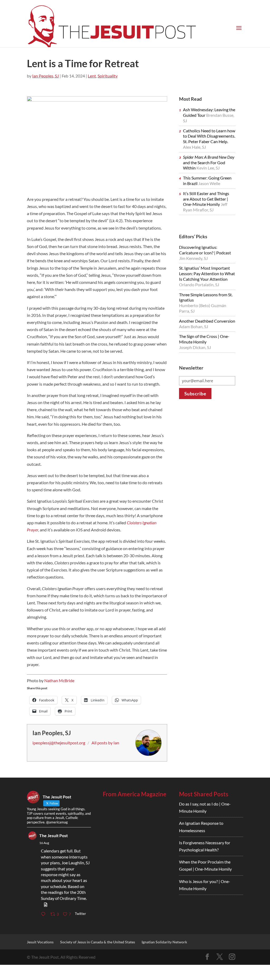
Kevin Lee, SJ (208, 167)
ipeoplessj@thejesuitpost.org (58, 742)
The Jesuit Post (53, 835)
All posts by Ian (105, 742)
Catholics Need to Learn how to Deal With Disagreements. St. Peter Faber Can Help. (209, 136)
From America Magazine (134, 794)
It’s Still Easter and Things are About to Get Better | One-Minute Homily (206, 199)
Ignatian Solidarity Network (164, 942)
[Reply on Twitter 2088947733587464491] (44, 914)
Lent (92, 75)
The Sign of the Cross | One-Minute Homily (204, 339)
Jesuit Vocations (40, 942)
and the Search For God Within (208, 162)
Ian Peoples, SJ (45, 75)
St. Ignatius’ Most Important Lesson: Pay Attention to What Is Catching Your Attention (207, 273)
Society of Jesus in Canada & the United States (97, 942)
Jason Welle (209, 183)
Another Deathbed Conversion (207, 320)
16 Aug (44, 843)
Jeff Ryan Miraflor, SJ (205, 207)
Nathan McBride (59, 680)
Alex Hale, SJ (194, 146)
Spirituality (108, 75)
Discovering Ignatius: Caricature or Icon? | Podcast (205, 250)
